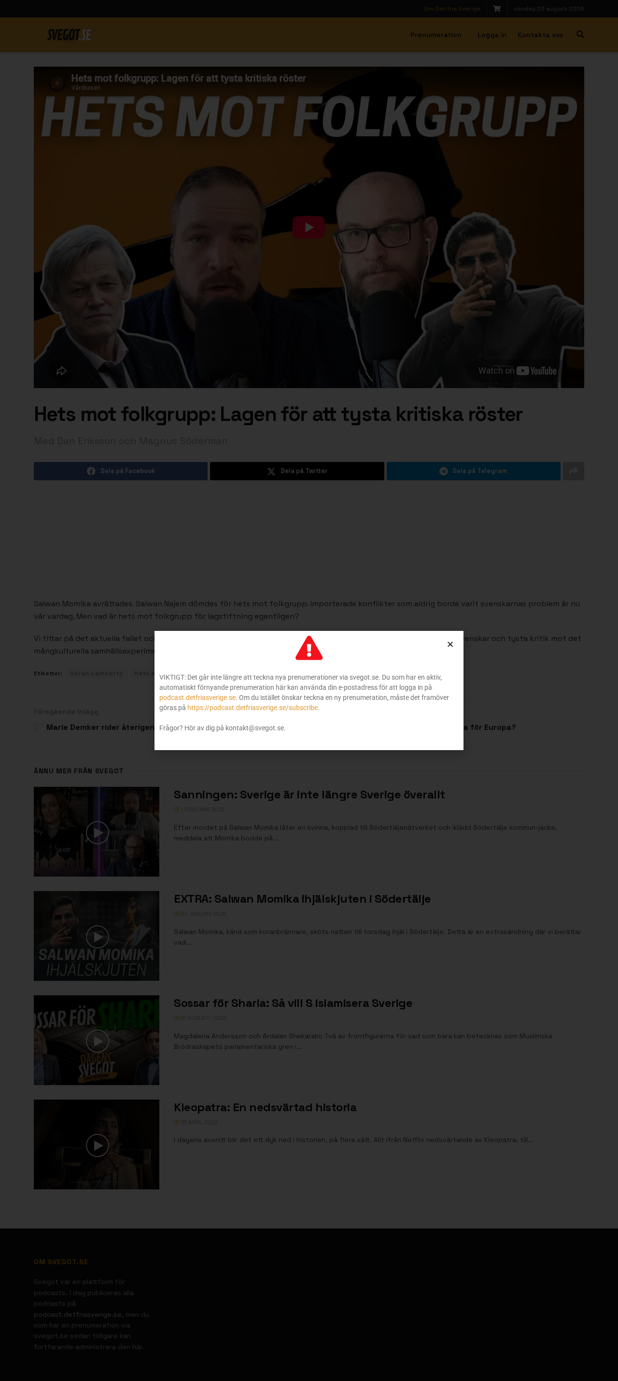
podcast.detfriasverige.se (197, 697)
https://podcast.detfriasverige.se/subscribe (252, 707)
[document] (309, 690)
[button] (450, 644)
